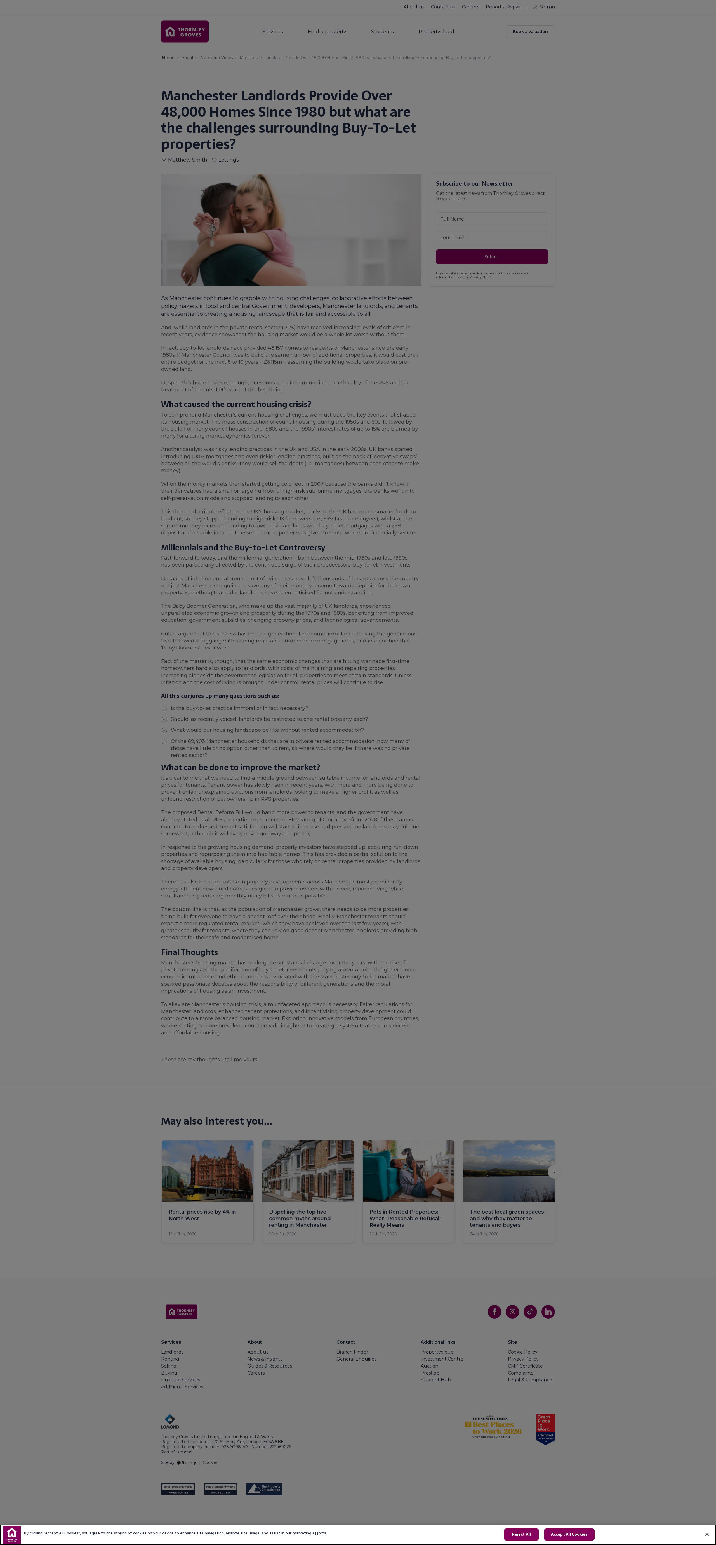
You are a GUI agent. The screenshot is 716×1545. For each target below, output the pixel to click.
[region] (358, 1535)
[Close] (707, 1534)
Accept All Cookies (569, 1534)
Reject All (521, 1534)
